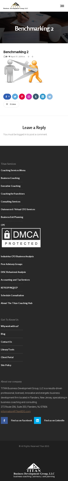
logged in (21, 134)
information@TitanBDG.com (16, 411)
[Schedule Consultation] (34, 295)
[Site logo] (15, 6)
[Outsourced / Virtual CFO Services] (34, 209)
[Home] (34, 470)
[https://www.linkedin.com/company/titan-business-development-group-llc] (50, 420)
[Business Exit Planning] (34, 217)
